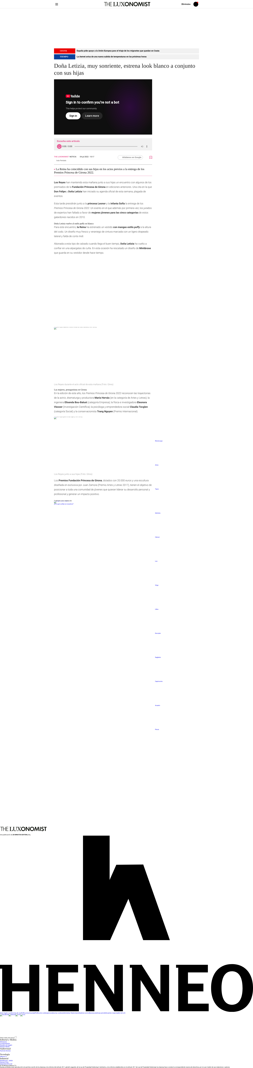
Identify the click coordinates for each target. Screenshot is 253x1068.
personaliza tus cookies (55, 1013)
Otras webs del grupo (7, 1038)
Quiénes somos (84, 1013)
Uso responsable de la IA (117, 1013)
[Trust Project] (61, 501)
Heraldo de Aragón (6, 1045)
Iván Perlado (61, 161)
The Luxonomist (61, 157)
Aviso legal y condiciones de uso (10, 1013)
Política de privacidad (28, 1013)
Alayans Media (5, 1047)
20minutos (3, 1042)
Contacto (76, 1013)
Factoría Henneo (5, 1051)
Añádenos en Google (131, 157)
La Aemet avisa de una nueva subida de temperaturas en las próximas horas (112, 57)
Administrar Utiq (68, 1013)
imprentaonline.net (6, 1064)
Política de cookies (41, 1013)
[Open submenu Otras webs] (39, 1038)
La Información (5, 1043)
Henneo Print (4, 1062)
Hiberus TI (3, 1056)
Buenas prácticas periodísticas (99, 1013)
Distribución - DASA (6, 1061)
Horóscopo (159, 441)
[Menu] (57, 4)
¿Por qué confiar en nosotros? (63, 504)
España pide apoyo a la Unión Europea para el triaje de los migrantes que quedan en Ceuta (118, 51)
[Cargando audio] (59, 146)
